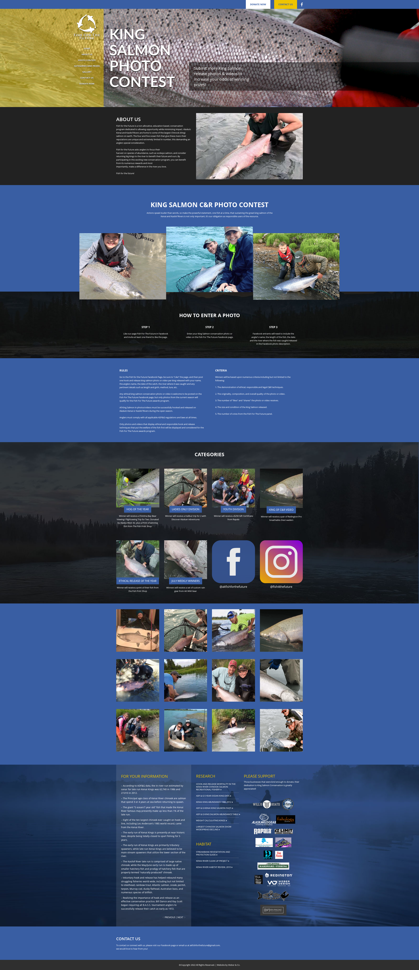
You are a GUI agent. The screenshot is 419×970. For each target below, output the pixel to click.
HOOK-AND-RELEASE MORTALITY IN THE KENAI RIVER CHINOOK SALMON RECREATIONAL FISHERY (216, 786)
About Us (87, 54)
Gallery (86, 71)
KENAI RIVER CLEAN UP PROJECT (212, 860)
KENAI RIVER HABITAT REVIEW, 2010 (213, 867)
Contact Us (285, 4)
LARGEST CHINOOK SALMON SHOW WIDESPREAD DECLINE (213, 828)
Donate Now (258, 4)
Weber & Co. (234, 964)
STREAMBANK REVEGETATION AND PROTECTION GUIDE (213, 853)
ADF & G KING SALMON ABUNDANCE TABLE (217, 814)
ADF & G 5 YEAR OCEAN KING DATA (212, 795)
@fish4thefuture (281, 587)
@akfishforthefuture (233, 587)
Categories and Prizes (87, 65)
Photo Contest (87, 60)
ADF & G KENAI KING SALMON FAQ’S (213, 808)
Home (87, 48)
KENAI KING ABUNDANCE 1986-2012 (213, 801)
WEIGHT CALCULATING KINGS (210, 820)
